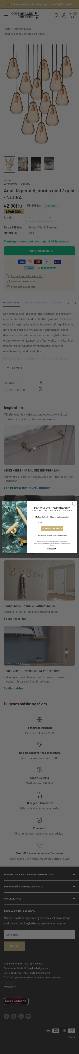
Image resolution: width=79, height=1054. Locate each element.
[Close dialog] (74, 503)
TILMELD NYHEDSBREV (52, 528)
